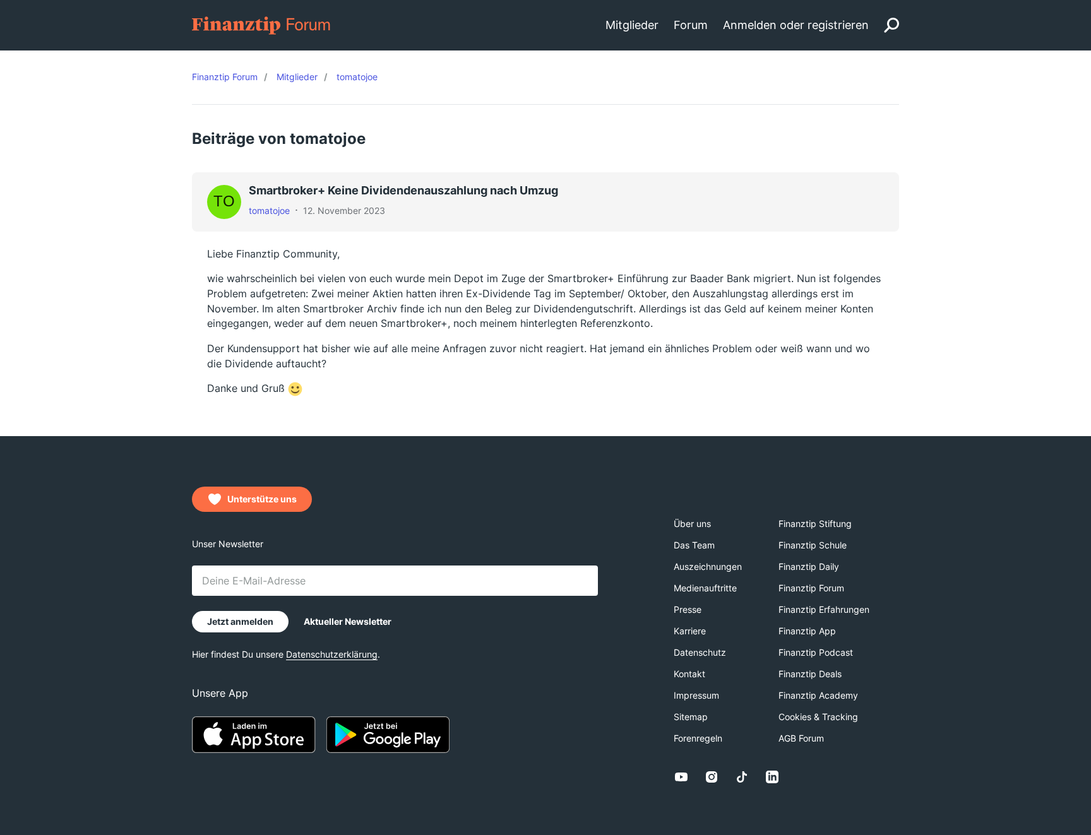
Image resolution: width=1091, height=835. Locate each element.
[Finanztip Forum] (261, 24)
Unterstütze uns (262, 499)
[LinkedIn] (772, 777)
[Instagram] (711, 777)
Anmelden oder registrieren (796, 25)
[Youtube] (681, 777)
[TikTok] (741, 777)
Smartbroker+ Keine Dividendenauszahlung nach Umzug (403, 190)
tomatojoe (269, 210)
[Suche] (891, 25)
